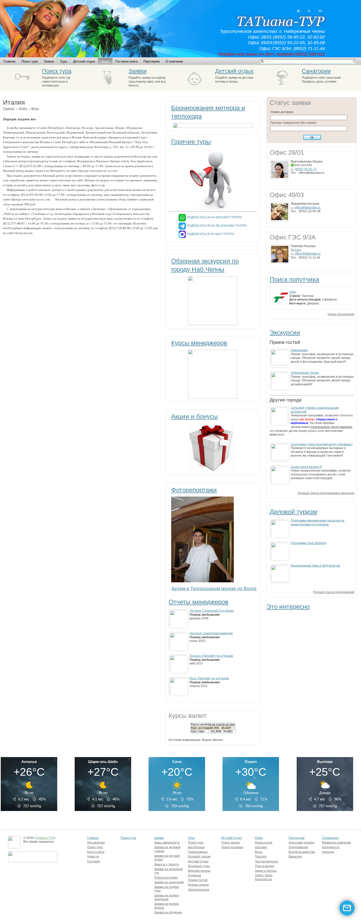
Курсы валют (200, 724)
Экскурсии (285, 332)
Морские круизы (199, 870)
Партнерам (151, 61)
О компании (174, 61)
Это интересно (288, 606)
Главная (9, 61)
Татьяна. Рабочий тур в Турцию (211, 656)
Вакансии (295, 856)
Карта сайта (95, 852)
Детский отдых (84, 61)
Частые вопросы (266, 861)
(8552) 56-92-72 (306, 169)
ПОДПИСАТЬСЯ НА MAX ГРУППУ (211, 234)
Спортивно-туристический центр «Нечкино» (322, 444)
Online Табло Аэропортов (264, 877)
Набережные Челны (305, 372)
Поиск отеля (263, 842)
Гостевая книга (126, 61)
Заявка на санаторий (169, 882)
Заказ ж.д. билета (166, 864)
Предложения (298, 847)
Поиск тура (29, 61)
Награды (328, 852)
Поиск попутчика (294, 279)
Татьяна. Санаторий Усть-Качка (212, 610)
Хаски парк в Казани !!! (306, 467)
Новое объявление (341, 314)
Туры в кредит (264, 866)
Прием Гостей (198, 880)
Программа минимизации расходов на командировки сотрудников (317, 522)
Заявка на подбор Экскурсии (166, 897)
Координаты (330, 847)
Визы (35, 108)
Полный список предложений (333, 592)
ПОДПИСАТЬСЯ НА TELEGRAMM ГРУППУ (217, 225)
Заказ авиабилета (167, 842)
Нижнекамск (299, 350)
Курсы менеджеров (199, 343)
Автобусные (196, 847)
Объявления (96, 842)
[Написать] (320, 11)
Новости (93, 856)
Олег (292, 292)
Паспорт (261, 856)
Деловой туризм (293, 511)
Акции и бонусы (194, 416)
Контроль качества (302, 852)
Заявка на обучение (168, 912)
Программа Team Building (308, 543)
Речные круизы (198, 884)
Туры (63, 61)
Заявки (49, 61)
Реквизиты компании (336, 842)
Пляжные (194, 875)
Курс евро (198, 731)
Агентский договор (301, 842)
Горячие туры (191, 141)
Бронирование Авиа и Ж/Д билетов (315, 565)
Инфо (105, 61)
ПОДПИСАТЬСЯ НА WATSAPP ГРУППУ (214, 217)
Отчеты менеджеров (198, 602)
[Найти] (309, 11)
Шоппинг (261, 847)
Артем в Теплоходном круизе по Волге (214, 588)
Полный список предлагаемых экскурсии (326, 493)
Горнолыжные (198, 852)
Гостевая (93, 861)
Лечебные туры (199, 866)
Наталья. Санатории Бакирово (211, 633)
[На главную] (298, 11)
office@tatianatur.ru (307, 207)
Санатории (316, 71)
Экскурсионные (198, 889)
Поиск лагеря (230, 842)
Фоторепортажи (194, 490)
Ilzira (298, 250)
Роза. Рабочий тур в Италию (209, 678)
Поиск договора (232, 847)
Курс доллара (200, 728)
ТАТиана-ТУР (45, 838)
